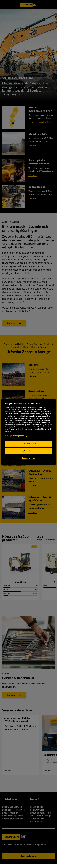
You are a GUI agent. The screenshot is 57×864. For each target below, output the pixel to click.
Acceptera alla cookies (28, 451)
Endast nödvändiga (28, 443)
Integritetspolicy (21, 436)
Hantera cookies (28, 458)
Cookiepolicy (10, 436)
